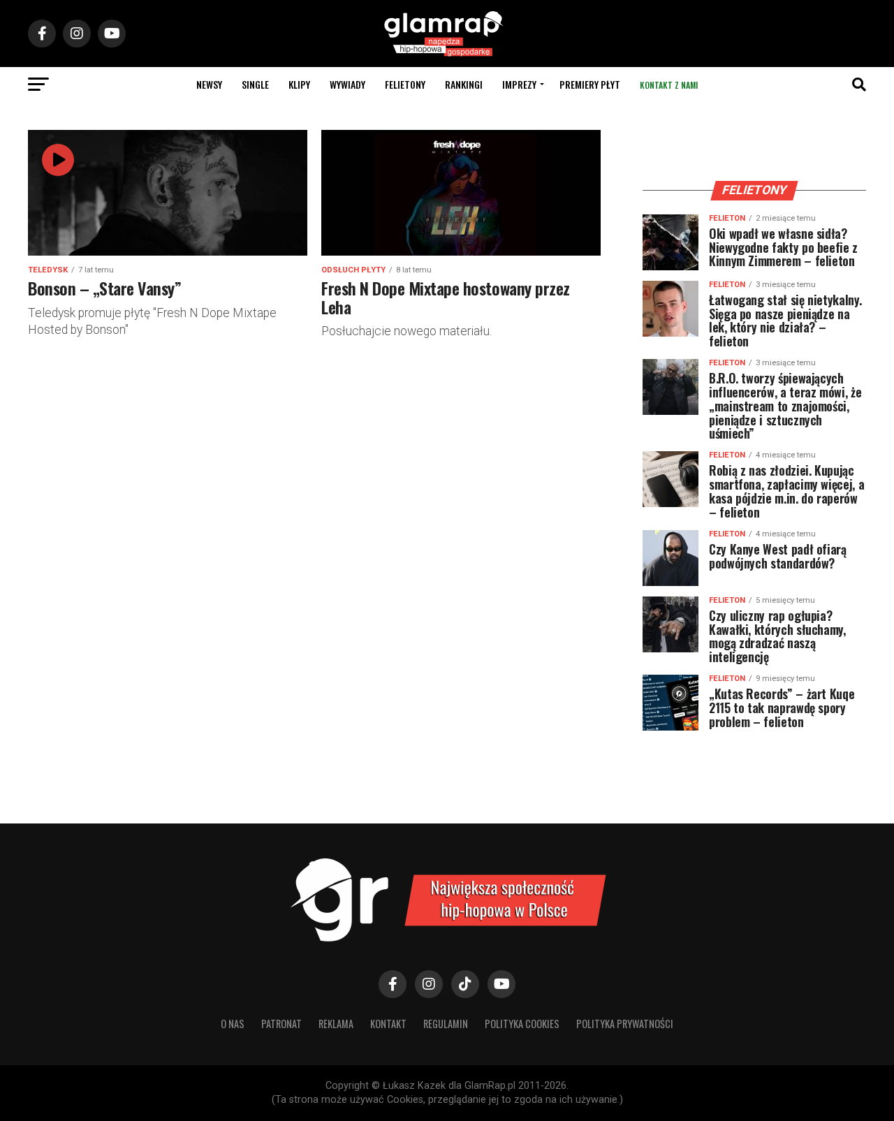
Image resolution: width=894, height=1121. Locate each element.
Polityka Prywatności (624, 1023)
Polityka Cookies (522, 1023)
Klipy (299, 84)
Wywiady (347, 84)
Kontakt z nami (669, 85)
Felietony (405, 84)
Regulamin (445, 1023)
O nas (232, 1023)
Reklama (335, 1023)
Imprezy (519, 84)
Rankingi (464, 84)
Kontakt (388, 1023)
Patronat (281, 1023)
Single (255, 84)
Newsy (209, 84)
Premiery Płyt (589, 84)
